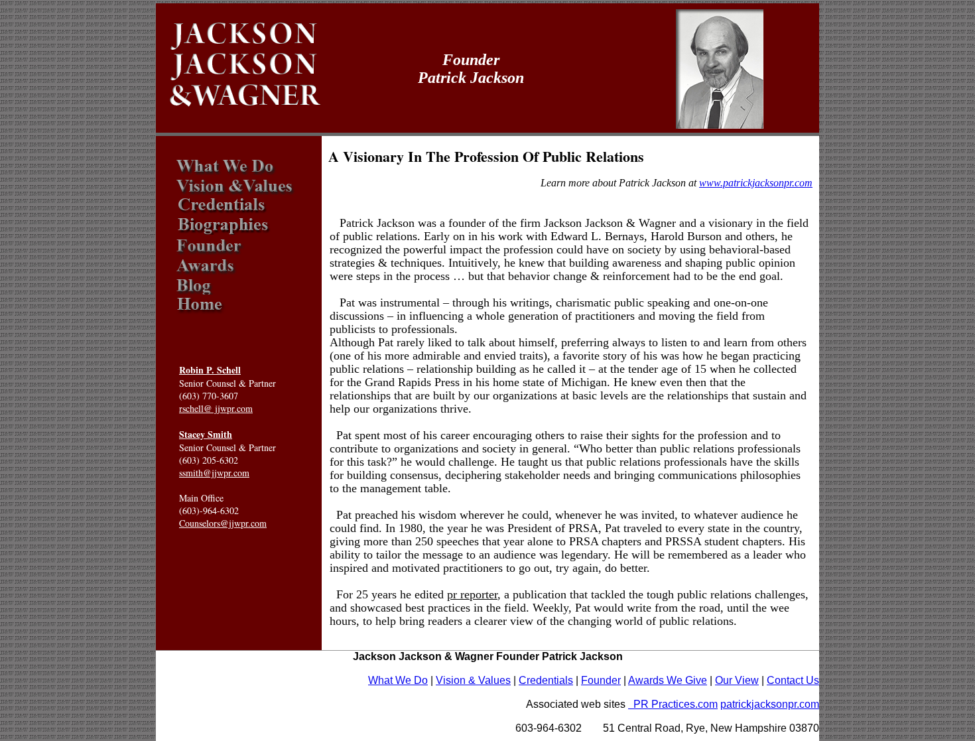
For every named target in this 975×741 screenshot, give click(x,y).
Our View (737, 680)
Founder (601, 680)
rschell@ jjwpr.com (216, 408)
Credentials (546, 680)
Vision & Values (473, 680)
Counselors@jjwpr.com (223, 523)
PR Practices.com (673, 704)
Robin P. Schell (210, 370)
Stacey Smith (205, 434)
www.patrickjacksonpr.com (755, 182)
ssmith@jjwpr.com (214, 472)
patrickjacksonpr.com (769, 704)
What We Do (398, 680)
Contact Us (793, 680)
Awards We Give (667, 680)
